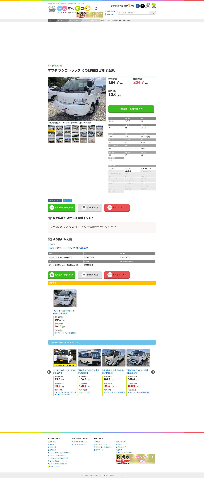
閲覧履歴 (51, 444)
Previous (49, 372)
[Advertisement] (102, 45)
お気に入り (52, 441)
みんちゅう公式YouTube (57, 464)
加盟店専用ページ (79, 444)
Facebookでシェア (55, 200)
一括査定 (97, 441)
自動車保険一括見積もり (103, 447)
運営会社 (119, 444)
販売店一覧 (52, 447)
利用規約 (119, 450)
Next (153, 372)
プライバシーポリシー (124, 452)
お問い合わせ (121, 441)
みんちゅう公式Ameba (57, 455)
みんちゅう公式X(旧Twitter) (59, 453)
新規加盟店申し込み (79, 441)
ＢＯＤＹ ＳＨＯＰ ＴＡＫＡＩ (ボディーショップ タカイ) (65, 393)
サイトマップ (121, 447)
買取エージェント (100, 444)
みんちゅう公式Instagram (58, 461)
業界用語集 (52, 450)
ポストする (67, 200)
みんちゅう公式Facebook (58, 458)
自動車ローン (99, 450)
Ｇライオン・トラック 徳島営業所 (69, 248)
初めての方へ (55, 466)
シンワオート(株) (84, 392)
